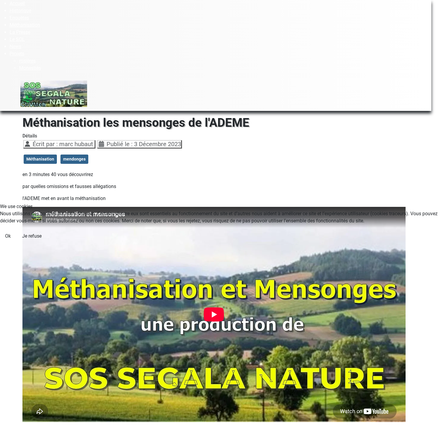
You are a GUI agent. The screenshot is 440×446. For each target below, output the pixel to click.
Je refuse (32, 236)
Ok (8, 236)
